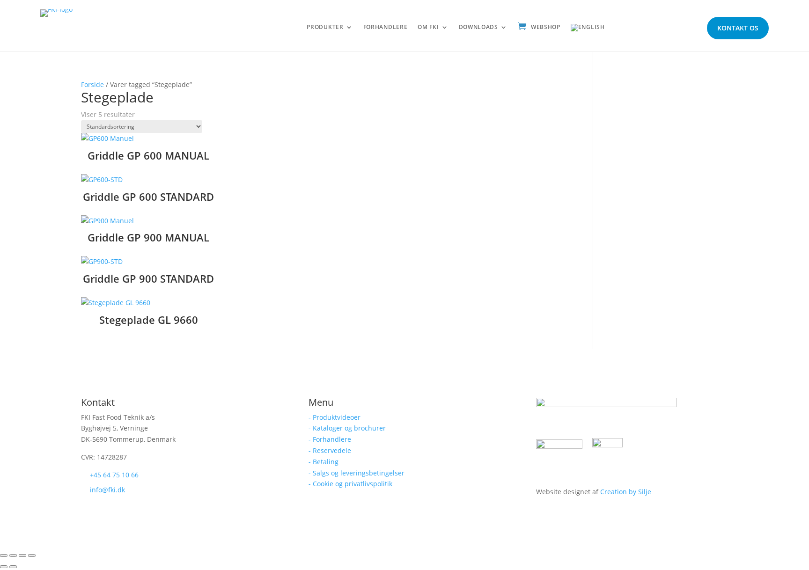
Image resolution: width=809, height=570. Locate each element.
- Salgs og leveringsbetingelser (356, 472)
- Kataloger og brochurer (347, 428)
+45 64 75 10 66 (114, 474)
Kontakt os (737, 27)
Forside (92, 84)
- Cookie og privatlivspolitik (350, 483)
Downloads (478, 27)
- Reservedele (330, 450)
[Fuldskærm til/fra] (13, 555)
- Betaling (323, 461)
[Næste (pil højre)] (13, 566)
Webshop (545, 27)
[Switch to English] (588, 29)
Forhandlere (385, 27)
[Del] (22, 555)
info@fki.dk (107, 489)
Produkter (325, 27)
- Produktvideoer (334, 417)
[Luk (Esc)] (32, 555)
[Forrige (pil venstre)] (3, 566)
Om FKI (428, 27)
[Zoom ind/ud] (3, 555)
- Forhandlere (330, 439)
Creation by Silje (625, 491)
